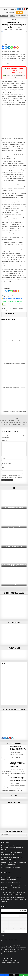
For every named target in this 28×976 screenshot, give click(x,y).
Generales (14, 19)
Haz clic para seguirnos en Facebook (12, 298)
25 (6, 928)
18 (6, 925)
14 (17, 922)
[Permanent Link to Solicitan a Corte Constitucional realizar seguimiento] (14, 352)
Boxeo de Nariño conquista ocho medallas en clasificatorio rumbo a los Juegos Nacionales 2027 (18, 780)
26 (10, 928)
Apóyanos (19, 13)
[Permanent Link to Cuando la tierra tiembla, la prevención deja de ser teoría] (14, 557)
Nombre (4, 458)
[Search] (27, 9)
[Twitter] (18, 9)
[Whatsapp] (11, 47)
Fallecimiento (16, 308)
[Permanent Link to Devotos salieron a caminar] (14, 330)
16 (24, 922)
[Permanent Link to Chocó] (14, 577)
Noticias (14, 9)
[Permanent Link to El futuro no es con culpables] (14, 538)
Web (2, 467)
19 (10, 925)
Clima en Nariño (6, 704)
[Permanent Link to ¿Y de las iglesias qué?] (14, 519)
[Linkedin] (8, 47)
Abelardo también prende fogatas (14, 507)
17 (3, 925)
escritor (10, 308)
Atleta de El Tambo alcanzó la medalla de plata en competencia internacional (13, 887)
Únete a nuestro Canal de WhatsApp (12, 301)
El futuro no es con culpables (14, 546)
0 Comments (17, 752)
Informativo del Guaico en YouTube (15, 72)
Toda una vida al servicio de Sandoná (11, 894)
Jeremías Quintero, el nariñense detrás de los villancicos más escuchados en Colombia (13, 899)
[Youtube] (24, 9)
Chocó (14, 585)
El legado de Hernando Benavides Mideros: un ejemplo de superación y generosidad (11, 877)
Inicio (6, 9)
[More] (17, 47)
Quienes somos (10, 13)
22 (21, 925)
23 (24, 925)
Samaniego (4, 310)
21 (17, 925)
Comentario (5, 440)
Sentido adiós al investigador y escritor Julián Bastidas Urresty (14, 24)
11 (6, 922)
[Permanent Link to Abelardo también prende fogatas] (14, 499)
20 (14, 925)
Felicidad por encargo (13, 882)
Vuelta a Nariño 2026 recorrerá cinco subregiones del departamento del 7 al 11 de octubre (18, 749)
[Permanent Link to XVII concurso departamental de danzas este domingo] (14, 376)
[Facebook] (20, 9)
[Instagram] (22, 9)
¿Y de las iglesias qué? (14, 527)
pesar (22, 308)
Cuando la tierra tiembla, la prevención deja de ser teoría (14, 564)
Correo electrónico (7, 463)
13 (13, 922)
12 (10, 922)
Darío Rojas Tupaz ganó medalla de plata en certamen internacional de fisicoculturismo (17, 764)
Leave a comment (19, 29)
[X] (14, 975)
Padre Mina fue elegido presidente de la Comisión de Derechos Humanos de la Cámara (12, 847)
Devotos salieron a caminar (14, 341)
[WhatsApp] (23, 975)
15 (21, 922)
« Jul (2, 935)
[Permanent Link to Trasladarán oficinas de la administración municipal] (14, 400)
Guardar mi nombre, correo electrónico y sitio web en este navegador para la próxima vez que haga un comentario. (13, 475)
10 (3, 922)
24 (3, 928)
